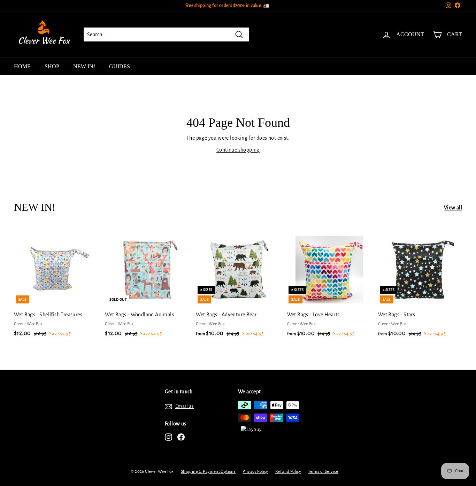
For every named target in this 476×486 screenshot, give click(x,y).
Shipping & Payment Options (208, 471)
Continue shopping (238, 150)
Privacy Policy (255, 471)
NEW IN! (84, 66)
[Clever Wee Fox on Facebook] (181, 437)
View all (453, 207)
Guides (119, 66)
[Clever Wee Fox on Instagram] (168, 437)
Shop (52, 66)
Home (22, 66)
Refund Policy (288, 471)
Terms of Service (323, 471)
